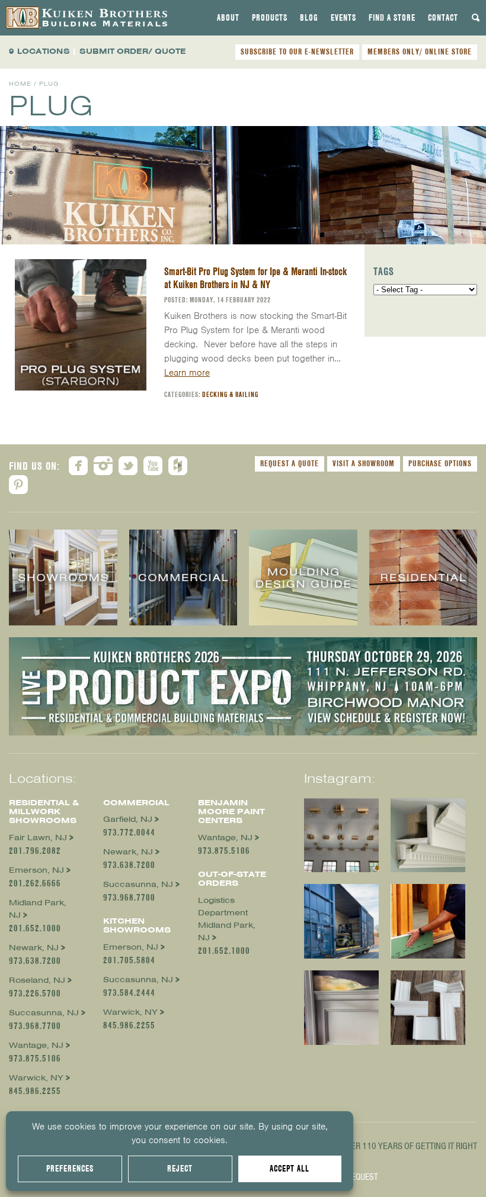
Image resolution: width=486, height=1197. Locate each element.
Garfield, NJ (127, 819)
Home (20, 84)
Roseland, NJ (37, 980)
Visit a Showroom (363, 463)
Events (343, 18)
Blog (309, 18)
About (228, 18)
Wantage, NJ (36, 1045)
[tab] (228, 18)
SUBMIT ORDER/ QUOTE (132, 51)
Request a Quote (289, 463)
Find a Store (392, 18)
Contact (443, 18)
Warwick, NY (36, 1078)
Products (269, 18)
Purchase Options (440, 463)
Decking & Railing (230, 394)
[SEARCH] (476, 18)
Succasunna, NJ (44, 1013)
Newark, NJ (34, 948)
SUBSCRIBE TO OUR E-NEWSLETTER (297, 51)
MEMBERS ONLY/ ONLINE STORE (419, 51)
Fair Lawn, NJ (38, 838)
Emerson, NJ (36, 870)
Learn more (187, 373)
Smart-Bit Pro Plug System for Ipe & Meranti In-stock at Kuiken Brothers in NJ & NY (255, 278)
